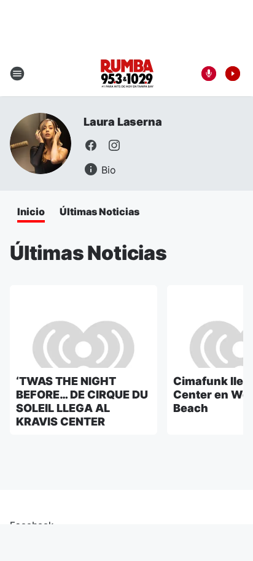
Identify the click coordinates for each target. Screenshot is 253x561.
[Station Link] (127, 73)
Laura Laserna (123, 121)
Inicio (31, 211)
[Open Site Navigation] (17, 73)
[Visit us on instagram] (114, 145)
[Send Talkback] (208, 73)
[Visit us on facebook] (91, 145)
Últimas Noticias (99, 211)
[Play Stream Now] (232, 73)
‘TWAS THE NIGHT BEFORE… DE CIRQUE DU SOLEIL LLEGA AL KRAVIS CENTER (82, 401)
